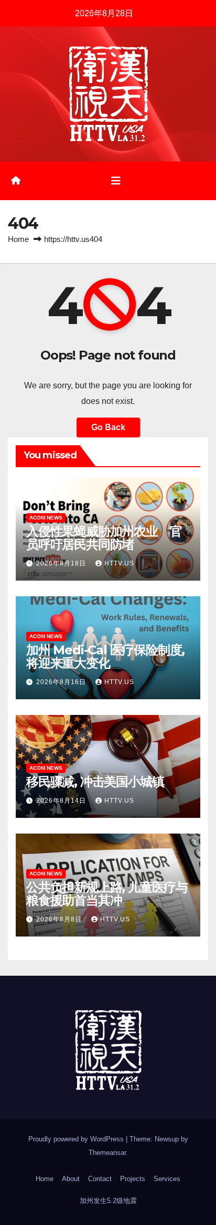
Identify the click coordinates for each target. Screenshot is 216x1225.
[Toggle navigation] (115, 181)
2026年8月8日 (60, 919)
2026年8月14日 (62, 800)
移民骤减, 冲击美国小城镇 (95, 781)
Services (167, 1179)
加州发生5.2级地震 (108, 1201)
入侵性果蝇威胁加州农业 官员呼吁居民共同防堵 (103, 538)
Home (18, 239)
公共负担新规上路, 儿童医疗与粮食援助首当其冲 (107, 894)
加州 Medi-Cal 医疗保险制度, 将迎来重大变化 (105, 656)
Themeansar (107, 1153)
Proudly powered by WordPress (77, 1139)
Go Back (108, 427)
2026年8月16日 (62, 682)
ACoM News (45, 518)
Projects (132, 1179)
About (71, 1179)
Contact (100, 1179)
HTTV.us (119, 563)
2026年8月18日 (62, 563)
